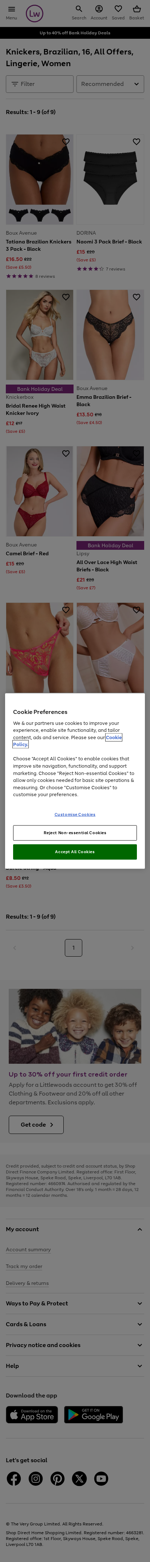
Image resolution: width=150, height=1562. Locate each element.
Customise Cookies (75, 814)
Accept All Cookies (75, 852)
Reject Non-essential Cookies (75, 833)
